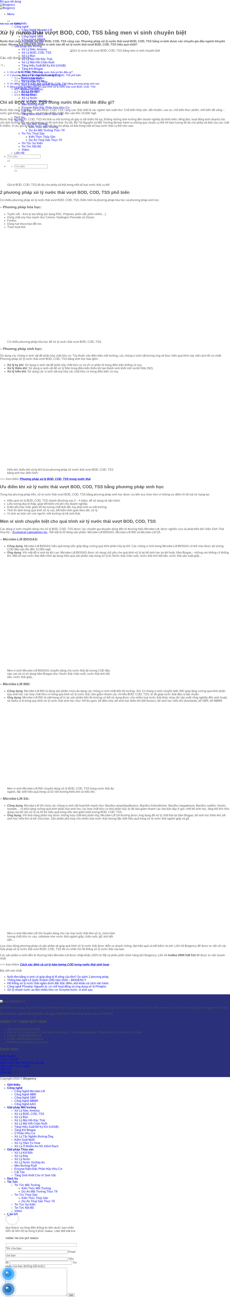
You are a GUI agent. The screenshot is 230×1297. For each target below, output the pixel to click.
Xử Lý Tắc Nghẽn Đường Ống (33, 1136)
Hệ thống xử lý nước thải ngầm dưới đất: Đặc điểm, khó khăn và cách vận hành (58, 983)
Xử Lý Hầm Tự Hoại (27, 1142)
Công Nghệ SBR (32, 36)
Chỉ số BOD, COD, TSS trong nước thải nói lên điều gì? (41, 72)
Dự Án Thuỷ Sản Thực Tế (38, 1201)
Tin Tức (12, 1181)
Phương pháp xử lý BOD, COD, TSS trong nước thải (55, 479)
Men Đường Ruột (25, 1165)
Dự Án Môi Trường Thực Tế (40, 1191)
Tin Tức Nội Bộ (24, 1207)
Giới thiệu (13, 1084)
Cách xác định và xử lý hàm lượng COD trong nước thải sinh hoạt (64, 964)
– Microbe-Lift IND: (28, 92)
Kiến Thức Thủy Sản (35, 1198)
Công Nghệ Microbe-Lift (29, 1091)
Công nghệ (21, 26)
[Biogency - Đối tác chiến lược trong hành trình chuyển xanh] (7, 6)
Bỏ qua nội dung (10, 1)
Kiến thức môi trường (10, 24)
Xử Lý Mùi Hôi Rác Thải (37, 59)
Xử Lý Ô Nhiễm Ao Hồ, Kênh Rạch (36, 1146)
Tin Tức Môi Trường (27, 1185)
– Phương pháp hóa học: (32, 78)
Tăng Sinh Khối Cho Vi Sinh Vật (35, 1175)
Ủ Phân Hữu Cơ (24, 1133)
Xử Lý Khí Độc (23, 1152)
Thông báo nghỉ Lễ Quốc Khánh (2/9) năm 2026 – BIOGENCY (46, 980)
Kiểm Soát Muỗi (24, 1139)
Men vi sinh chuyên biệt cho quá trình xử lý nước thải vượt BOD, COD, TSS (52, 86)
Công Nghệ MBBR (26, 1100)
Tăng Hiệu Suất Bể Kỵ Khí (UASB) (44, 65)
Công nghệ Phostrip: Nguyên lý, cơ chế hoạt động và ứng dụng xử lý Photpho (56, 986)
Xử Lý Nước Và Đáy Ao (29, 1162)
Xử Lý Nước (30, 97)
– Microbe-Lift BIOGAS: (31, 89)
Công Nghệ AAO (25, 1104)
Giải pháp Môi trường (21, 1107)
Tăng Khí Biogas (32, 68)
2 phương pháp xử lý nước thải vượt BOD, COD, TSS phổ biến (45, 75)
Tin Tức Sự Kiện (25, 1204)
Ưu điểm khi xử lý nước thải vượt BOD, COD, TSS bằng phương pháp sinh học (55, 83)
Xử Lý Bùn (21, 1117)
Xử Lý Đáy (21, 1155)
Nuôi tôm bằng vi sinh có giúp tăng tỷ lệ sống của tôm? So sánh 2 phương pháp (58, 976)
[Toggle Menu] (8, 21)
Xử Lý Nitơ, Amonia (34, 49)
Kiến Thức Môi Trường (36, 1188)
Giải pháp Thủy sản (20, 1149)
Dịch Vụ (19, 117)
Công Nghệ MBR (25, 1094)
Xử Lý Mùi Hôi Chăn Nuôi (38, 62)
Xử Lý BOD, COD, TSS (36, 52)
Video (18, 1210)
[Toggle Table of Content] (2, 65)
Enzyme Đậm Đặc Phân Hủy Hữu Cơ (46, 107)
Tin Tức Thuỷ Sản (25, 1194)
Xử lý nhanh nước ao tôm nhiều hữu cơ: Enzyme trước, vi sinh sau (50, 989)
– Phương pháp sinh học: (32, 80)
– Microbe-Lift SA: (28, 95)
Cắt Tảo (19, 1172)
